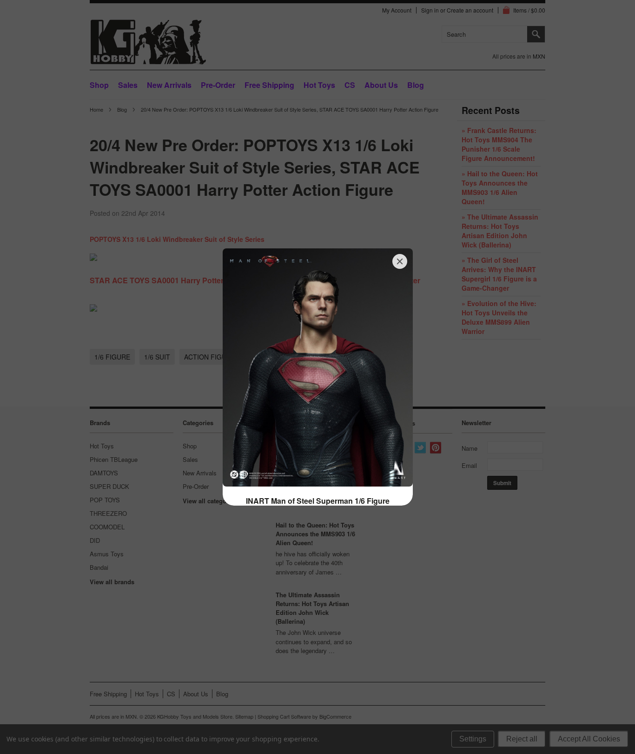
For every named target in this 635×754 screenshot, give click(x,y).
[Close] (399, 261)
